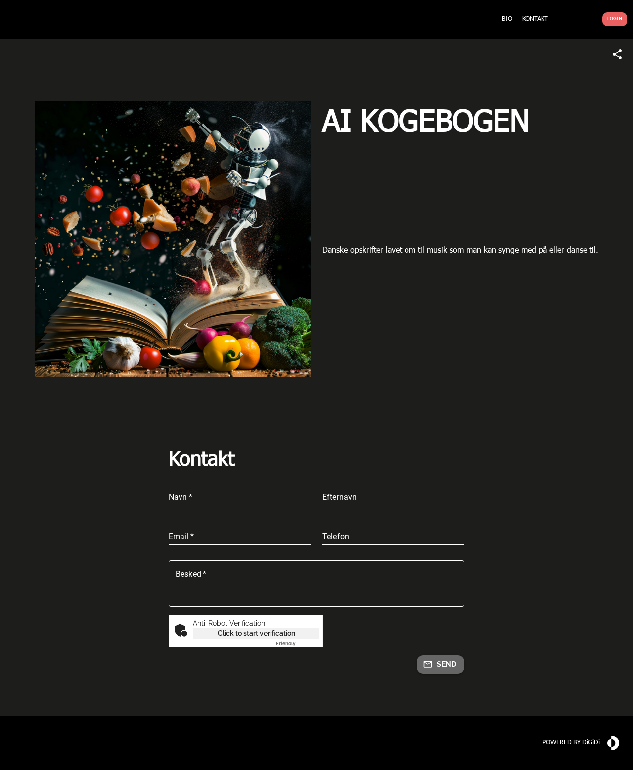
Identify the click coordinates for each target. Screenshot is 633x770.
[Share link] (617, 54)
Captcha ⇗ (297, 643)
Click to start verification (256, 633)
